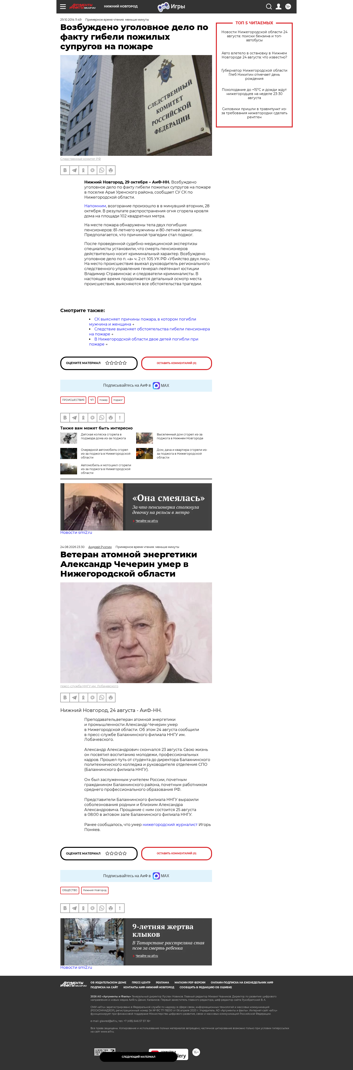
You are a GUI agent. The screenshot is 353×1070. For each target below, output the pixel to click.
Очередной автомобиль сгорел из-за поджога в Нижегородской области (105, 453)
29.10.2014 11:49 (70, 19)
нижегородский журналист (170, 824)
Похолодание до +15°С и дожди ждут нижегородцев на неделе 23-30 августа (254, 94)
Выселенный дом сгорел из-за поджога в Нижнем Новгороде (180, 436)
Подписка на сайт (104, 987)
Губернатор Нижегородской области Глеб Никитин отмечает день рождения (254, 75)
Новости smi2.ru (76, 532)
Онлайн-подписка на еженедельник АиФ (242, 982)
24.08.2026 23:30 (72, 547)
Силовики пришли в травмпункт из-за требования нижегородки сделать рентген (254, 113)
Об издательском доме (108, 982)
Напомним (95, 206)
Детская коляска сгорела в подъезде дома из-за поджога (103, 436)
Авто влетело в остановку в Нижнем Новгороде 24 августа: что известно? (254, 55)
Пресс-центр (141, 982)
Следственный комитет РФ (80, 159)
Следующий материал (138, 1056)
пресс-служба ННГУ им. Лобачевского (89, 686)
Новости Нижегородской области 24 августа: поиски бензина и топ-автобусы (254, 36)
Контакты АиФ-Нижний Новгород (148, 987)
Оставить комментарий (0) (176, 363)
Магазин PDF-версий (190, 982)
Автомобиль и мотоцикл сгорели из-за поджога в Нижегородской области (106, 469)
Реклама (162, 982)
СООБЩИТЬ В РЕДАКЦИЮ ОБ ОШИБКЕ (206, 987)
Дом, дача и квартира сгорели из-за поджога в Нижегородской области (182, 453)
